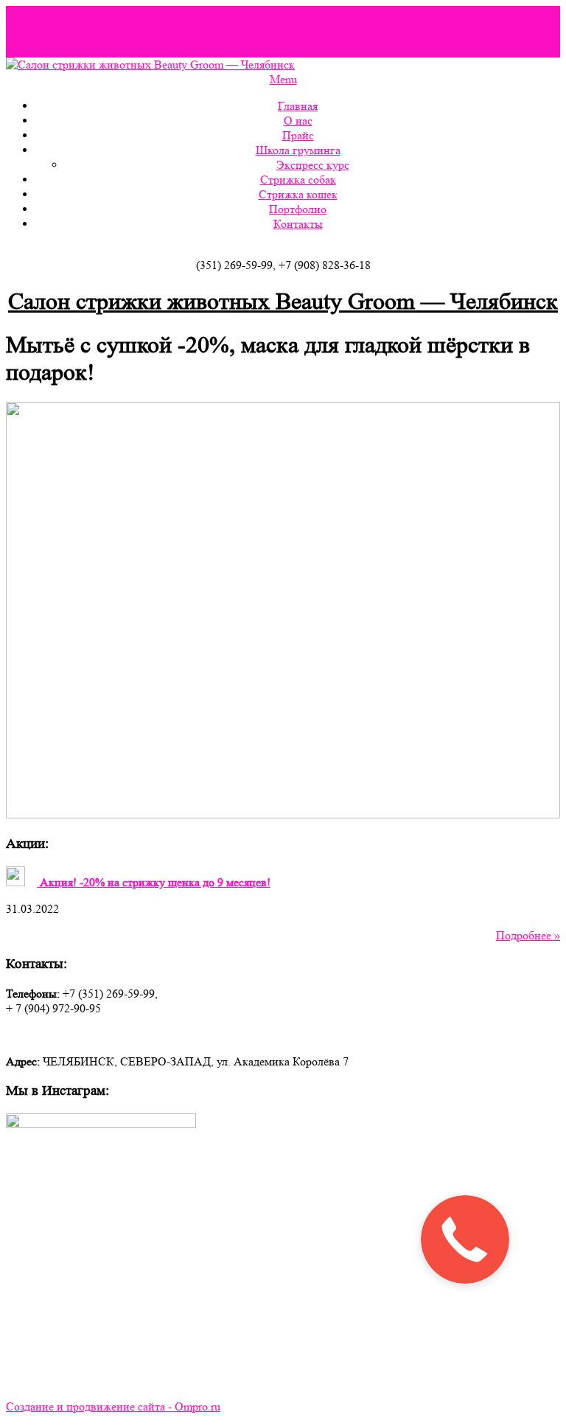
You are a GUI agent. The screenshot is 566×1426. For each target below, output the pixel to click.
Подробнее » (528, 935)
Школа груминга (298, 150)
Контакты (298, 224)
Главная (298, 106)
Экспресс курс (312, 165)
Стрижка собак (298, 180)
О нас (298, 121)
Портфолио (297, 209)
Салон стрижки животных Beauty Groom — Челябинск (283, 301)
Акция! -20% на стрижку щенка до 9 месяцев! (153, 882)
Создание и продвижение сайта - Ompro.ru (113, 1406)
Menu (283, 79)
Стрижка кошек (298, 194)
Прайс (298, 135)
